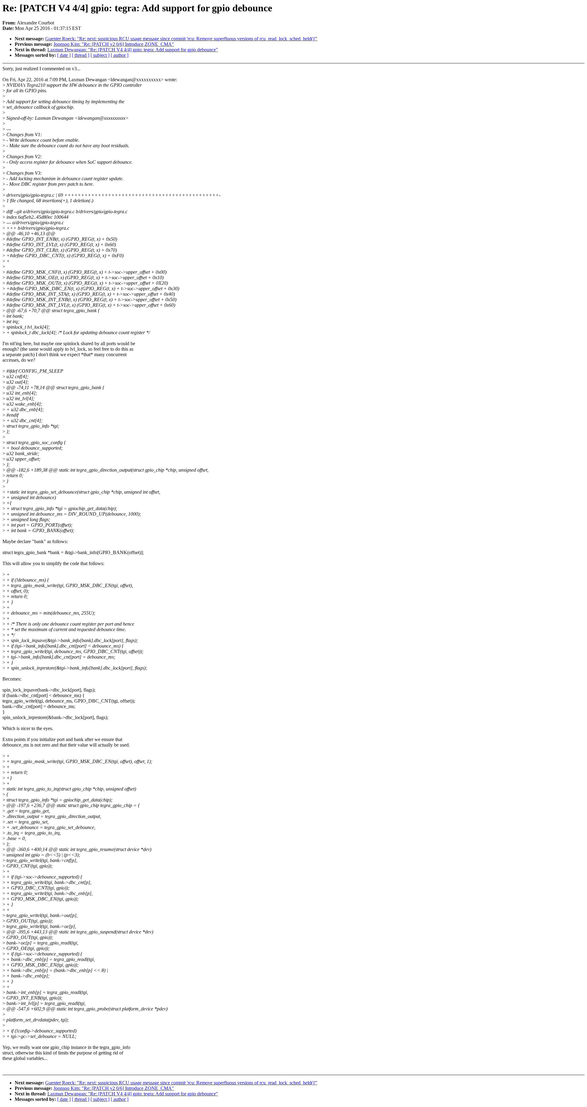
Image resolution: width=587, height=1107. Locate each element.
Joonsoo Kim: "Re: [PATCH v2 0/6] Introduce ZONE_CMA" (114, 44)
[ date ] (64, 55)
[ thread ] (80, 55)
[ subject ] (99, 55)
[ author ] (119, 55)
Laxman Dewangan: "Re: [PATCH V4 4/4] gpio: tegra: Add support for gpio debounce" (132, 49)
